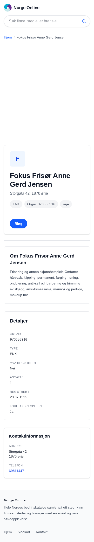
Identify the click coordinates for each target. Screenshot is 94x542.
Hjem (8, 37)
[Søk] (84, 21)
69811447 (16, 471)
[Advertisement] (47, 90)
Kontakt (41, 532)
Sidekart (24, 532)
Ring (18, 224)
